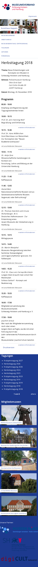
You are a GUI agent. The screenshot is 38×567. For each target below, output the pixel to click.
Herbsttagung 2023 (12, 373)
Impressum (33, 16)
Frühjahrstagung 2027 (13, 360)
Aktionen (4, 52)
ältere (33, 394)
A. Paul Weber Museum (9, 491)
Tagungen (5, 48)
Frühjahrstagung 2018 (13, 389)
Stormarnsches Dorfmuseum (11, 468)
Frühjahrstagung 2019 (13, 383)
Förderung (5, 56)
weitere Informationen (27, 127)
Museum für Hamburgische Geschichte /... (15, 445)
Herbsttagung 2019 (12, 379)
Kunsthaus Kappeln (9, 28)
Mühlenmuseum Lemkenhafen (11, 423)
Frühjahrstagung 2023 (13, 376)
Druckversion (8, 347)
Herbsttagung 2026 (12, 364)
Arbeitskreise (6, 40)
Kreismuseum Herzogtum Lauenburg (13, 513)
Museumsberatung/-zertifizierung (14, 44)
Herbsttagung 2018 (12, 386)
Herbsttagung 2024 (12, 370)
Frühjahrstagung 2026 (13, 367)
